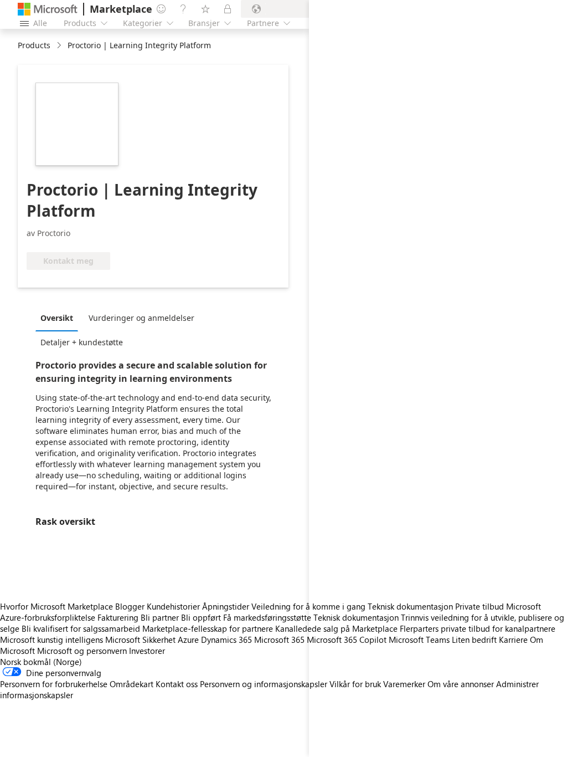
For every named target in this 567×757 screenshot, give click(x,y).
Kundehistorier (173, 606)
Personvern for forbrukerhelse (53, 683)
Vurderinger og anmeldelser (141, 318)
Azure (188, 639)
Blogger (130, 606)
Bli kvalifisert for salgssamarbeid (81, 628)
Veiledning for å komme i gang (308, 606)
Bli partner (160, 617)
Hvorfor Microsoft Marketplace (56, 606)
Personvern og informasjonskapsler (263, 683)
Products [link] (34, 45)
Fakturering (117, 617)
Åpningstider (225, 606)
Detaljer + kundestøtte (81, 342)
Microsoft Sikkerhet (140, 639)
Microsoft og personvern (82, 650)
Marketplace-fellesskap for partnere (207, 628)
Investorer (147, 650)
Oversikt (56, 318)
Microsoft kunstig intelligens (51, 639)
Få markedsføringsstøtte (267, 617)
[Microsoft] (48, 9)
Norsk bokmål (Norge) (41, 661)
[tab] (59, 317)
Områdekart (131, 683)
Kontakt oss (177, 683)
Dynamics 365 (226, 639)
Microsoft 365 (279, 639)
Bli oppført (201, 617)
